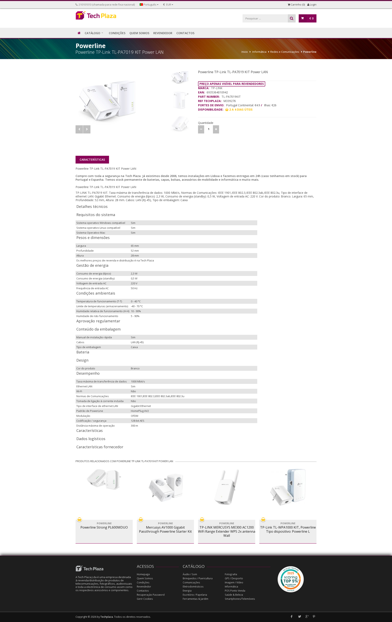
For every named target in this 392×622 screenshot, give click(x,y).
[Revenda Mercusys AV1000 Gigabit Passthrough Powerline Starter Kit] (165, 487)
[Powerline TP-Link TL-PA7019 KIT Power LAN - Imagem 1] (122, 99)
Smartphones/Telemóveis (240, 598)
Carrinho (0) (297, 4)
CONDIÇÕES (117, 33)
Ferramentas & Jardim (195, 598)
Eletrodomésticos (193, 586)
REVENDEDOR (162, 33)
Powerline (309, 52)
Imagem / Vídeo (234, 582)
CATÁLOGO (92, 33)
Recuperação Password (151, 594)
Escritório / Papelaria (195, 594)
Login (312, 4)
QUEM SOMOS (139, 33)
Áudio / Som (190, 574)
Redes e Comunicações (284, 52)
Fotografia (231, 574)
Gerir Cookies (145, 598)
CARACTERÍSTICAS (92, 159)
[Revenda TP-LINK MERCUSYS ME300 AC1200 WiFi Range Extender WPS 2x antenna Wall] (226, 487)
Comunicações (191, 582)
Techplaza (106, 617)
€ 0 (311, 18)
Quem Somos (145, 578)
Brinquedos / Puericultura (198, 578)
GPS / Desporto (234, 578)
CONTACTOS (185, 33)
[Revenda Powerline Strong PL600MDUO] (104, 479)
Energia (187, 590)
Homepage (143, 574)
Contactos (143, 590)
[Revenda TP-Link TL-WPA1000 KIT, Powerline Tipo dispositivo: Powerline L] (287, 487)
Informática (259, 52)
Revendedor (144, 586)
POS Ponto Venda (235, 590)
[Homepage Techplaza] (104, 16)
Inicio (245, 52)
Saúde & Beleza (234, 594)
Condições (143, 582)
